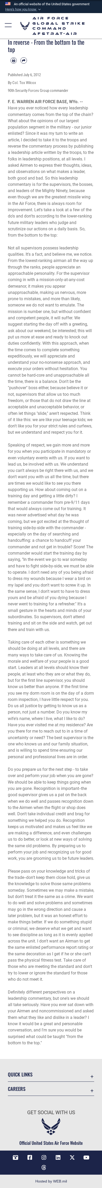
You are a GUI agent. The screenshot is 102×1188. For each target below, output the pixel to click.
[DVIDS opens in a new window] (15, 1158)
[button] (23, 9)
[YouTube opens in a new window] (86, 1158)
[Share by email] (23, 60)
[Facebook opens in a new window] (30, 1158)
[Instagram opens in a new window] (44, 1158)
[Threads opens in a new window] (44, 1168)
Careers (16, 1088)
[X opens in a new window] (72, 1158)
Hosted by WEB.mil (51, 1181)
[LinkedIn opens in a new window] (58, 1158)
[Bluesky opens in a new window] (58, 1165)
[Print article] (13, 60)
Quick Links (20, 1074)
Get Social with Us (51, 1112)
